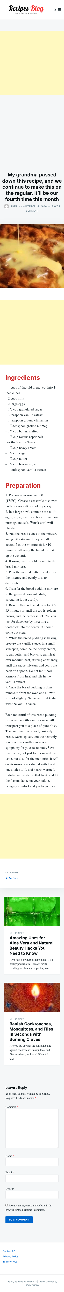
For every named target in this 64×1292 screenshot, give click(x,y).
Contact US (9, 1251)
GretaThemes (31, 1285)
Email (9, 1172)
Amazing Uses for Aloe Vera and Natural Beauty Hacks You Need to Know (32, 945)
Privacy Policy (10, 1256)
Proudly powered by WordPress (22, 1281)
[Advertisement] (32, 63)
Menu (59, 10)
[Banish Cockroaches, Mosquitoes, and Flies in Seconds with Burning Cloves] (32, 997)
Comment (11, 1107)
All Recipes (11, 878)
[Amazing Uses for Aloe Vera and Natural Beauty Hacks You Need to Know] (32, 911)
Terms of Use (10, 1261)
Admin (15, 206)
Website (9, 1188)
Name (9, 1156)
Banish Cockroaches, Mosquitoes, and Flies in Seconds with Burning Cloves (31, 1031)
